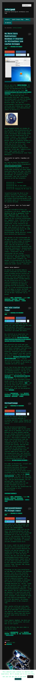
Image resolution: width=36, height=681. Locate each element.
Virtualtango (11, 403)
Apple (11, 297)
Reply (24, 300)
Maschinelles (18, 297)
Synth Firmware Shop (17, 19)
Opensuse (7, 633)
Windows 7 (17, 300)
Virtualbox (22, 299)
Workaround (14, 396)
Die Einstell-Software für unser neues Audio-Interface (18, 92)
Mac (28, 496)
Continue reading (11, 493)
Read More (18, 679)
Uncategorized (14, 393)
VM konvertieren (19, 499)
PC (17, 633)
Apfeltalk (8, 376)
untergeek (10, 9)
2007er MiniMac (22, 85)
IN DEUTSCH (8, 22)
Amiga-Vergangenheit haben (13, 166)
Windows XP (7, 396)
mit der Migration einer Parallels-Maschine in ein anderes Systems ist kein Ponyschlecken (18, 339)
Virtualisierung (9, 300)
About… (27, 19)
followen (11, 390)
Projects (7, 19)
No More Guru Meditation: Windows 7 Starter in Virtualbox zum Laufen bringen (14, 39)
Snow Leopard (15, 394)
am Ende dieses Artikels (19, 460)
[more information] (28, 55)
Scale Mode (14, 299)
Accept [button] (30, 676)
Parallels (13, 498)
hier (26, 383)
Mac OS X (26, 393)
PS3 (20, 633)
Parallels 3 (8, 394)
